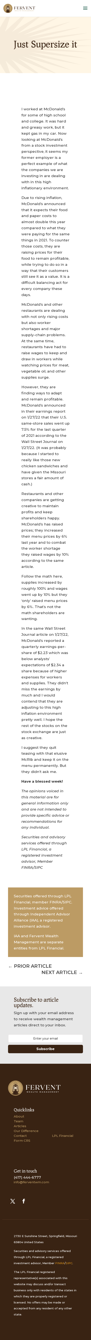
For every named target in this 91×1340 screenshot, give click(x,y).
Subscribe (45, 1049)
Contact (20, 1136)
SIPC (69, 1263)
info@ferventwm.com (31, 1182)
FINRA (60, 1263)
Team (18, 1121)
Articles (20, 1126)
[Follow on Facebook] (23, 1201)
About (19, 1116)
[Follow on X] (12, 1201)
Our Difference (26, 1131)
